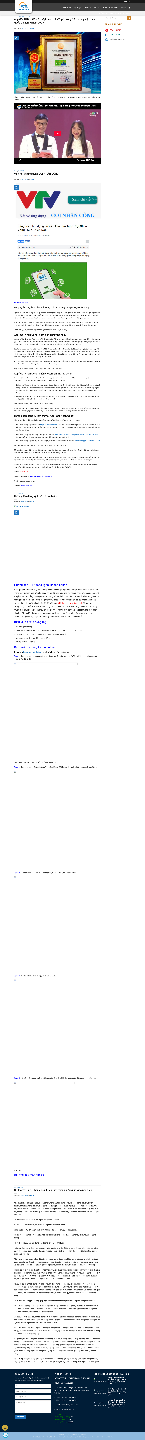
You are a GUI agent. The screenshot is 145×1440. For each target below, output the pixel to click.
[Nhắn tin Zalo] (5, 1435)
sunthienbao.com (68, 1409)
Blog (105, 8)
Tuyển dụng (113, 8)
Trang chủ (67, 8)
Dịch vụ (97, 8)
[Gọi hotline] (5, 1428)
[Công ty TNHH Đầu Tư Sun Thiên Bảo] (23, 6)
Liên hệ (123, 8)
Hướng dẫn (87, 8)
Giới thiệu (77, 8)
